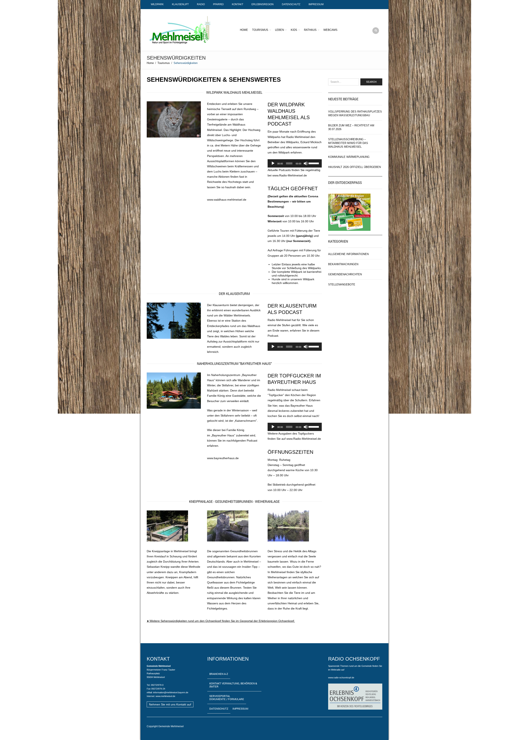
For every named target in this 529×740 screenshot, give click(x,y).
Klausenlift (180, 4)
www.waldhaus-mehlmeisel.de (226, 199)
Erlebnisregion (262, 4)
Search (371, 81)
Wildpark (157, 4)
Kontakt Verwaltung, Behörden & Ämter (233, 685)
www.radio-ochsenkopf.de (341, 677)
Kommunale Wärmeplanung (348, 156)
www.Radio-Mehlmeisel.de (289, 175)
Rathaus (310, 29)
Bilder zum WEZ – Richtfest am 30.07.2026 (351, 127)
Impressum (316, 4)
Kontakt (237, 4)
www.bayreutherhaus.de (223, 458)
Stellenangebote (341, 284)
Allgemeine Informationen (348, 254)
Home (244, 29)
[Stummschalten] (306, 163)
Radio (201, 4)
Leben (279, 29)
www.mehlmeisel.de (165, 696)
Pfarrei (218, 4)
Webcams (330, 29)
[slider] (314, 163)
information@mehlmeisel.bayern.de (170, 692)
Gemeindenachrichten (345, 274)
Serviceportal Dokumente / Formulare (226, 697)
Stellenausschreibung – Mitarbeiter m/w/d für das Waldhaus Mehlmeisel (348, 143)
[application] (295, 163)
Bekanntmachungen (343, 264)
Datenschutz (291, 4)
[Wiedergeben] (273, 163)
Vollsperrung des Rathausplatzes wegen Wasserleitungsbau (355, 113)
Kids (294, 29)
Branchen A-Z (218, 673)
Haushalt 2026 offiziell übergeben (354, 167)
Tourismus (260, 29)
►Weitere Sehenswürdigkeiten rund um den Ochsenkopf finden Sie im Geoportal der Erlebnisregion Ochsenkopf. (221, 621)
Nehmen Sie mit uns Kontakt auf (170, 704)
